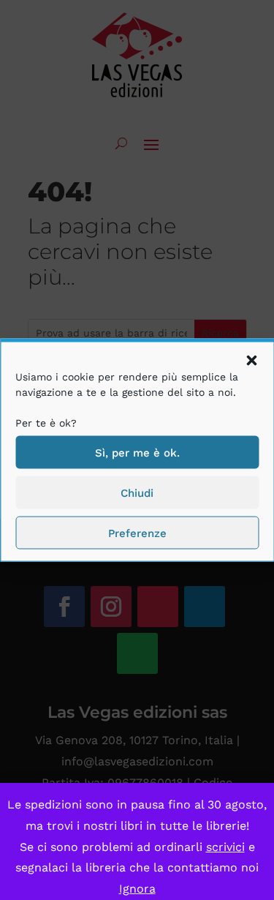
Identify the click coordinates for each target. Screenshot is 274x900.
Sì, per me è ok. (137, 452)
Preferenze (137, 532)
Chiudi (137, 492)
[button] (251, 360)
